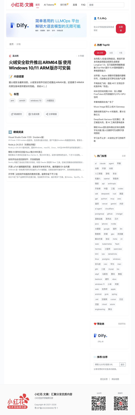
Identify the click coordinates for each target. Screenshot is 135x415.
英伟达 (108, 219)
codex (120, 189)
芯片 (116, 219)
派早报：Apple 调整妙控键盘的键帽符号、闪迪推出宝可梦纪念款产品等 (109, 77)
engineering (100, 309)
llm (121, 229)
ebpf (97, 274)
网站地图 (115, 379)
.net (96, 299)
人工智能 (98, 174)
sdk (96, 194)
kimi (96, 254)
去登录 (121, 29)
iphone (105, 224)
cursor (113, 299)
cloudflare (109, 209)
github (109, 214)
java (97, 224)
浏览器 (120, 234)
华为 (112, 264)
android (98, 294)
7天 (120, 53)
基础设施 (98, 219)
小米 (110, 284)
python (104, 199)
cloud (104, 304)
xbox (114, 279)
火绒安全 (50, 100)
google (107, 229)
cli (121, 239)
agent (111, 163)
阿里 (117, 284)
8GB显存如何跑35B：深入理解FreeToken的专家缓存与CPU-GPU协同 (110, 94)
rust (114, 194)
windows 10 (36, 100)
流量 (97, 304)
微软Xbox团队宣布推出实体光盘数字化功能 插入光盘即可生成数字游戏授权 (109, 130)
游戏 (107, 174)
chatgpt (119, 214)
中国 (106, 189)
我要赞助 (122, 324)
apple (113, 289)
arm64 (22, 100)
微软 (97, 184)
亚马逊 (98, 264)
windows (116, 259)
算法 (110, 309)
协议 (107, 239)
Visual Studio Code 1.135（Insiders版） (26, 137)
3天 (111, 53)
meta (115, 239)
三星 (103, 269)
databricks (112, 254)
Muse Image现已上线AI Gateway (109, 106)
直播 (75, 4)
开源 (104, 168)
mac (119, 264)
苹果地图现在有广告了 (104, 102)
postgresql (99, 214)
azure (112, 304)
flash (117, 244)
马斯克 (105, 274)
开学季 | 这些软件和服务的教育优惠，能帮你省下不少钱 (32, 174)
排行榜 (64, 4)
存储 (106, 234)
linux (97, 259)
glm (96, 269)
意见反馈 (104, 379)
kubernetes (107, 244)
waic (97, 244)
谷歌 (97, 168)
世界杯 (104, 289)
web (97, 289)
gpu (112, 234)
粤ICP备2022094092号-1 (46, 408)
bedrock (98, 279)
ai (96, 163)
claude (102, 163)
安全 (115, 174)
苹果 (119, 163)
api (103, 184)
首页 (37, 4)
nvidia (113, 224)
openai (107, 179)
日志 (121, 299)
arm (12, 100)
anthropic (112, 184)
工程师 (107, 249)
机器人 (98, 179)
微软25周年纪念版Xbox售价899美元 (25, 152)
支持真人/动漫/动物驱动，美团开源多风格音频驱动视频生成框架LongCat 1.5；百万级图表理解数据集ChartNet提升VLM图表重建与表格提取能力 (109, 64)
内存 (121, 204)
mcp (112, 199)
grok (106, 294)
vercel (104, 204)
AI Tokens (50, 4)
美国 (121, 194)
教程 (120, 274)
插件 (115, 229)
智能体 (116, 179)
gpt (96, 199)
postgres (106, 259)
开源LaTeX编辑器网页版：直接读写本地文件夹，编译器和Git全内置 (39, 166)
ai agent (98, 209)
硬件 (107, 279)
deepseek (105, 194)
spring (114, 294)
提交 (122, 364)
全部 (124, 156)
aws (119, 199)
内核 (111, 168)
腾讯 (113, 274)
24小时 (100, 53)
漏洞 (97, 204)
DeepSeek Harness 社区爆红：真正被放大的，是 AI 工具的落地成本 (109, 121)
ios (118, 269)
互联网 (104, 299)
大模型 (98, 229)
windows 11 (100, 284)
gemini (113, 204)
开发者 (98, 189)
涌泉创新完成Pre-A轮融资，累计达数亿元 (110, 113)
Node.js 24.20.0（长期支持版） (22, 144)
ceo (105, 264)
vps (103, 254)
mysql (111, 269)
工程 (113, 189)
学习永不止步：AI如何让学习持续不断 (110, 139)
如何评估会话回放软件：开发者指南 (24, 159)
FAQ (83, 4)
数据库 (98, 234)
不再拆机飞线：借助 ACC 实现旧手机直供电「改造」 (109, 85)
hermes (98, 249)
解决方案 (98, 239)
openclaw (118, 249)
